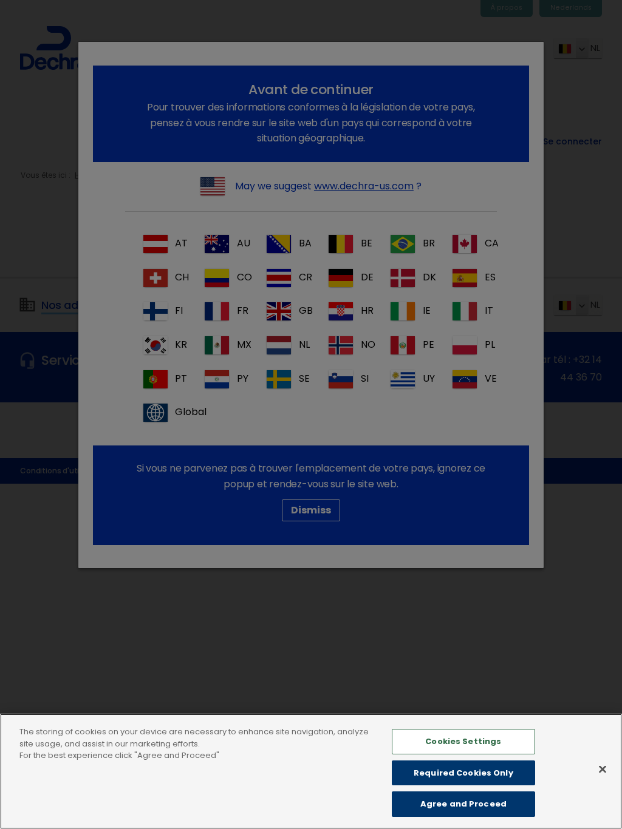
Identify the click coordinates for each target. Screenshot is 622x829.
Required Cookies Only (463, 773)
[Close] (602, 769)
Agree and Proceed (463, 804)
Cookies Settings (463, 741)
